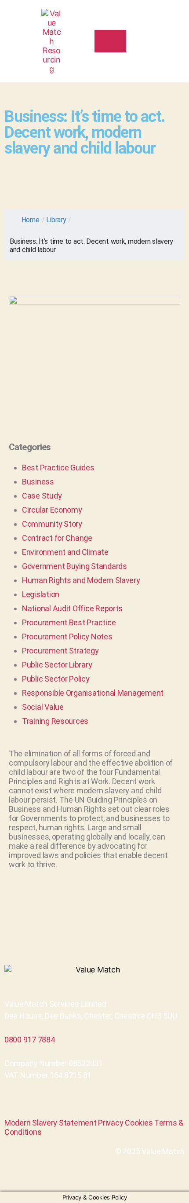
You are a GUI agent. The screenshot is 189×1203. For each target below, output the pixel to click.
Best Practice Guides (58, 467)
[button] (169, 41)
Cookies (139, 1122)
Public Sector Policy (56, 678)
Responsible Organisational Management (93, 692)
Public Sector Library (57, 664)
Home (31, 220)
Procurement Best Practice (69, 622)
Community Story (52, 523)
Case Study (42, 495)
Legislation (40, 594)
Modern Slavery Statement (50, 1122)
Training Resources (55, 721)
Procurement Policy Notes (67, 636)
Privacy (110, 1122)
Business (38, 481)
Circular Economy (52, 509)
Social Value (43, 707)
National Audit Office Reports (72, 608)
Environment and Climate (65, 552)
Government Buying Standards (74, 566)
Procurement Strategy (60, 650)
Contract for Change (57, 538)
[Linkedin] (94, 1103)
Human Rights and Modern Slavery (81, 580)
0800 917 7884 (29, 1039)
